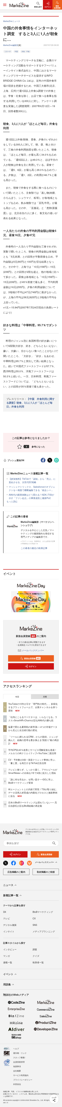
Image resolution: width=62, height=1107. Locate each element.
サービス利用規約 (20, 1075)
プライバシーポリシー (22, 1079)
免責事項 (17, 1066)
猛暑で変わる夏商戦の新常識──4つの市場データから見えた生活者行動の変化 (32, 728)
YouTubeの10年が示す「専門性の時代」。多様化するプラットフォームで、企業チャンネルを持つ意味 (33, 707)
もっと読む (12, 501)
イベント (8, 974)
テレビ (6, 918)
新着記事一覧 (10, 895)
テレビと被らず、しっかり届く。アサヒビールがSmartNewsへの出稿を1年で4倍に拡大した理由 (32, 771)
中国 (16, 51)
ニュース (8, 885)
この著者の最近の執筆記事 (34, 548)
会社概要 (17, 1070)
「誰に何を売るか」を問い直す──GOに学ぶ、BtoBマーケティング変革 (31, 781)
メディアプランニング (44, 931)
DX (4, 911)
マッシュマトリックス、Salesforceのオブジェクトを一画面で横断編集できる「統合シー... (32, 488)
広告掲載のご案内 (16, 871)
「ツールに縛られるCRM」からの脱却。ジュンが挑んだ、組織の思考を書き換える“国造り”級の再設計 (33, 740)
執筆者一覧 (38, 962)
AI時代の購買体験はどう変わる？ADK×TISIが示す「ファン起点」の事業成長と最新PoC (31, 496)
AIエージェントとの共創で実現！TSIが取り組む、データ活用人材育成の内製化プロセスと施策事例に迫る (33, 792)
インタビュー (10, 949)
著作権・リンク (20, 1053)
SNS (35, 924)
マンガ (6, 955)
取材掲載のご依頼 (46, 871)
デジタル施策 (10, 924)
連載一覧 (7, 962)
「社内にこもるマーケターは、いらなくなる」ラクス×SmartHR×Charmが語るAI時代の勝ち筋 (32, 718)
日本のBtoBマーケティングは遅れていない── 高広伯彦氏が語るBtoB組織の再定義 (32, 804)
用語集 (7, 984)
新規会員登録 (32, 658)
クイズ (36, 955)
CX (34, 918)
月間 (45, 696)
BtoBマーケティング (43, 911)
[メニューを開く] (5, 5)
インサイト (8, 931)
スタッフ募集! (19, 1057)
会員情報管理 (19, 1061)
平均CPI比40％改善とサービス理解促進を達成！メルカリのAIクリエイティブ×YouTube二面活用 (32, 751)
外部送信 (17, 1084)
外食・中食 (26, 51)
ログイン (32, 666)
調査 (35, 949)
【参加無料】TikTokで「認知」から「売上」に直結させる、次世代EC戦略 (32, 480)
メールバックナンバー (33, 650)
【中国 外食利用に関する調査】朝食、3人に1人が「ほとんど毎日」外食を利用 (30, 402)
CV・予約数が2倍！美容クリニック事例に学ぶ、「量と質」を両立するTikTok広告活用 (32, 761)
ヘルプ (16, 1048)
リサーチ (7, 51)
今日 (17, 696)
